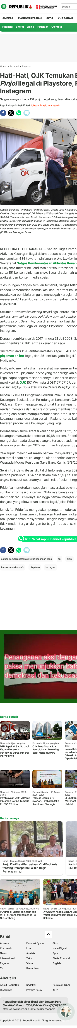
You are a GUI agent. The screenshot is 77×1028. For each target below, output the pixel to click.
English (56, 963)
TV (1, 968)
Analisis (30, 953)
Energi (20, 26)
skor (49, 18)
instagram (50, 567)
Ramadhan (32, 968)
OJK (23, 382)
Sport (55, 953)
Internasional (7, 958)
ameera (7, 18)
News (3, 953)
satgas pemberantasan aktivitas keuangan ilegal (26, 558)
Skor (55, 943)
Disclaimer (6, 989)
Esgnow (4, 963)
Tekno (29, 958)
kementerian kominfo (12, 567)
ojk (59, 558)
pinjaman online (12, 356)
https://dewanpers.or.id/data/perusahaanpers (29, 1008)
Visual (29, 963)
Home (3, 66)
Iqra (28, 948)
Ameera (4, 943)
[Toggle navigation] (4, 6)
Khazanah (5, 948)
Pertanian (42, 26)
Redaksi (31, 984)
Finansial (7, 26)
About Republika (9, 984)
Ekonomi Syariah (30, 18)
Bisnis (30, 26)
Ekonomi (14, 66)
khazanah (65, 18)
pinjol (69, 558)
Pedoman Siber (61, 984)
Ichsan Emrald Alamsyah (45, 105)
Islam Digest (59, 948)
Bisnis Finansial (61, 958)
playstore (35, 567)
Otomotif (56, 26)
